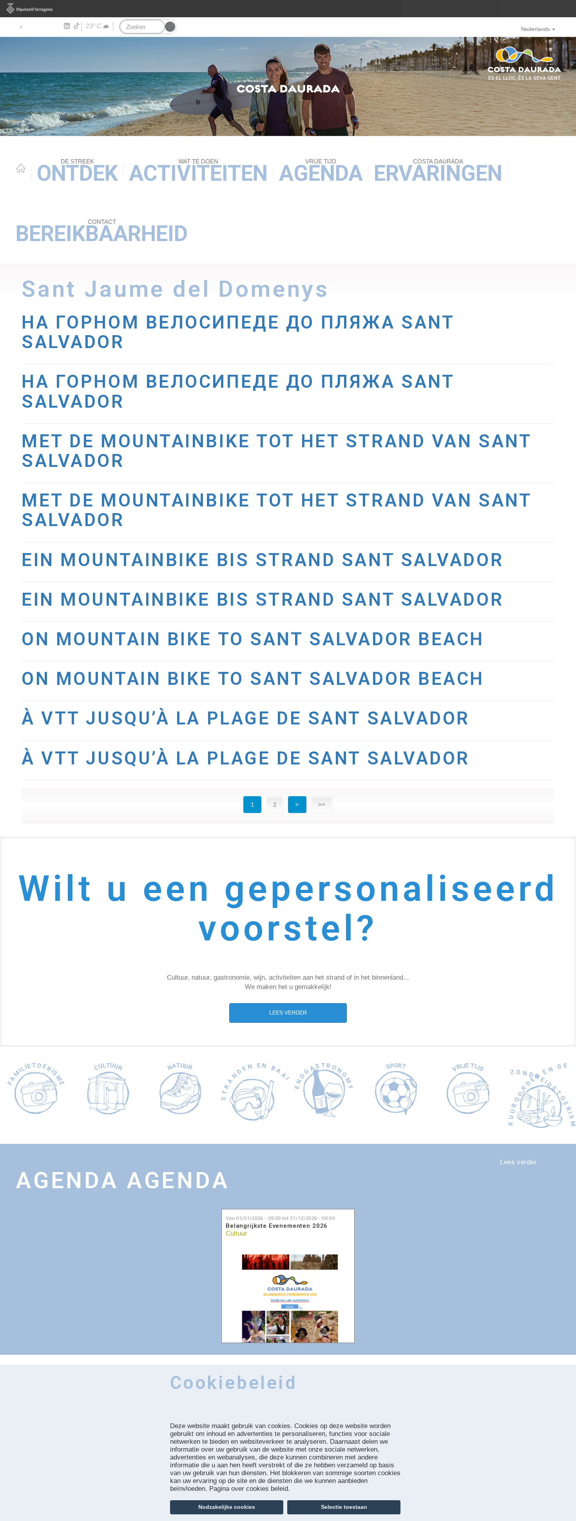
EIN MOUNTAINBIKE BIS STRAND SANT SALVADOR (263, 560)
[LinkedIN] (66, 26)
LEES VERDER (288, 1012)
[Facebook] (32, 26)
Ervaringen (438, 172)
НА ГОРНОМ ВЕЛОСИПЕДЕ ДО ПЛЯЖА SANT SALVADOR (238, 332)
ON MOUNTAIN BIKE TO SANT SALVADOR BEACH (253, 639)
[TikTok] (77, 26)
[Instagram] (55, 26)
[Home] (288, 86)
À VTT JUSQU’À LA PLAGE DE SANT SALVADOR (246, 718)
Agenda (321, 172)
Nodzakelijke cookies (226, 1507)
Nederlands (535, 29)
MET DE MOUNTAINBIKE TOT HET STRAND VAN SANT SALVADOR (276, 451)
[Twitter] (20, 26)
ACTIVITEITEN (198, 172)
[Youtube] (43, 26)
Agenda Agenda (123, 1180)
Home (21, 168)
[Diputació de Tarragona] (288, 8)
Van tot (280, 1218)
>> (321, 804)
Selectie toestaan (344, 1507)
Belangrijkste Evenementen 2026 (277, 1226)
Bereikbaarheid (102, 232)
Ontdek (77, 172)
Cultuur (236, 1233)
